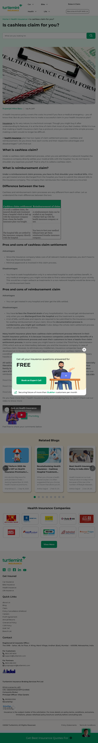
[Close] (84, 350)
